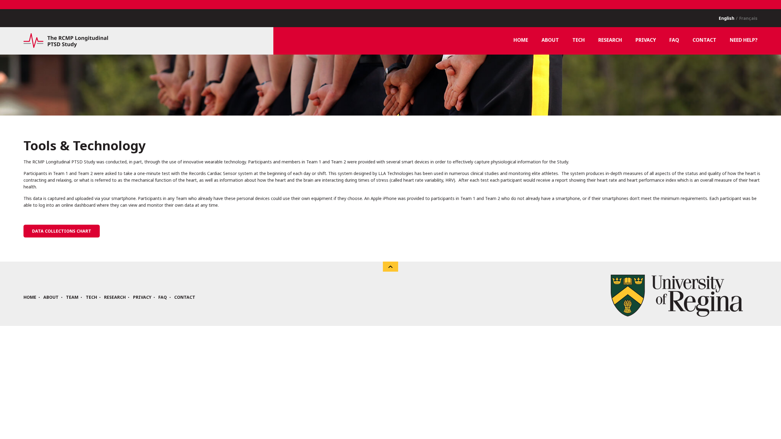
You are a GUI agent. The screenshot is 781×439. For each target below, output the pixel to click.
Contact (184, 297)
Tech (91, 297)
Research (115, 297)
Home (29, 297)
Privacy (142, 297)
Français (748, 18)
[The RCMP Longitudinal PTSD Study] (65, 46)
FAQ (162, 297)
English (726, 18)
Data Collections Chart (61, 231)
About (51, 297)
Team (72, 297)
